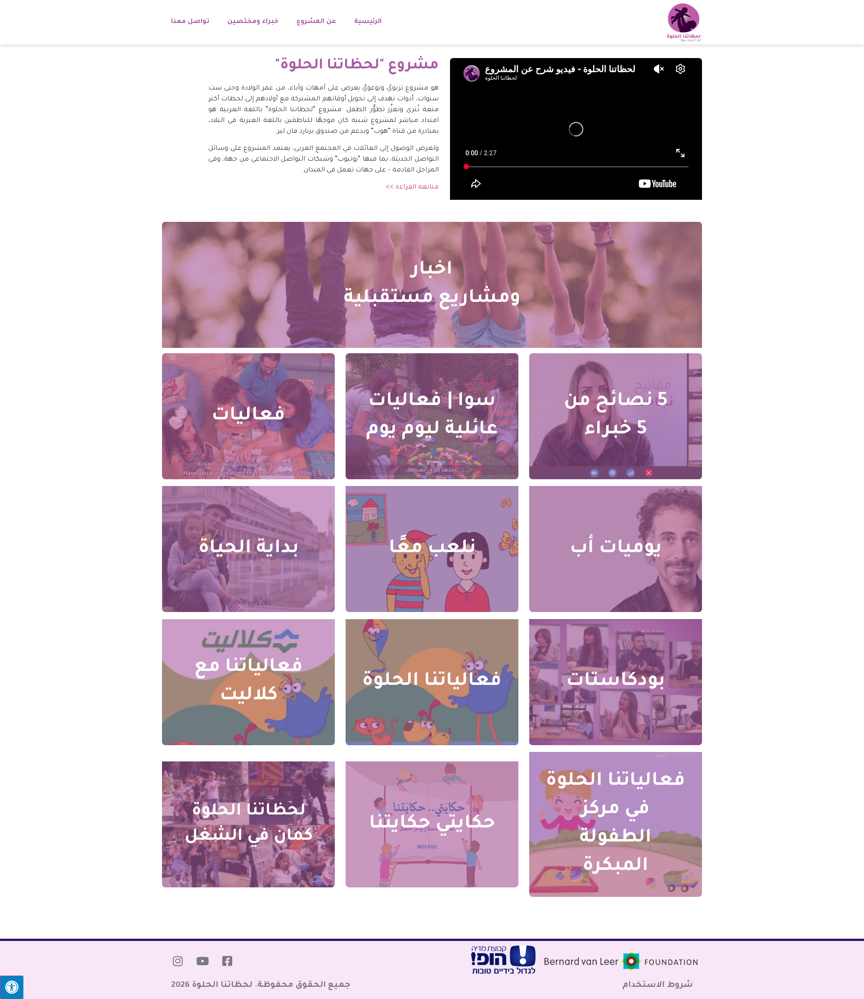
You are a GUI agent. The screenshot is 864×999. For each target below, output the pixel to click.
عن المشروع (316, 22)
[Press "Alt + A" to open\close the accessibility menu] (11, 987)
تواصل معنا (190, 22)
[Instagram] (177, 961)
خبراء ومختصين (253, 22)
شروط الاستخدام (657, 985)
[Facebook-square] (227, 961)
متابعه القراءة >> (412, 187)
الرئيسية (368, 22)
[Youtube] (202, 961)
